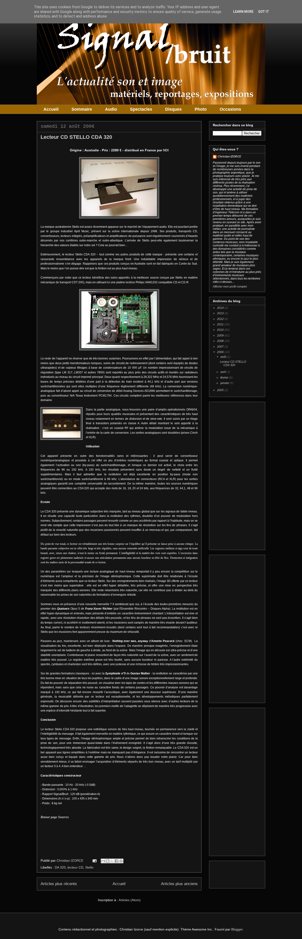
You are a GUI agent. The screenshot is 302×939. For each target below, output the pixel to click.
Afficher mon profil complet (230, 286)
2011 (220, 324)
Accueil (51, 109)
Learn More (243, 11)
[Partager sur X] (112, 861)
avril (223, 372)
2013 (220, 313)
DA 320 (60, 867)
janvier (225, 383)
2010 (220, 330)
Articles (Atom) (130, 900)
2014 (220, 308)
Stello (89, 867)
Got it (263, 11)
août (223, 356)
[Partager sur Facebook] (116, 861)
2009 (220, 335)
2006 (220, 352)
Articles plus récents (59, 884)
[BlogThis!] (107, 861)
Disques (173, 109)
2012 (220, 319)
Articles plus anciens (179, 884)
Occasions (230, 109)
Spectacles (141, 109)
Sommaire (81, 109)
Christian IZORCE (229, 156)
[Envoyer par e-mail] (103, 861)
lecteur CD (75, 867)
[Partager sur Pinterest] (121, 861)
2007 (220, 346)
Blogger (237, 929)
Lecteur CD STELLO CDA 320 (76, 137)
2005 (220, 390)
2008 (220, 341)
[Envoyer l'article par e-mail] (94, 860)
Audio (111, 109)
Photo (201, 109)
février (224, 377)
